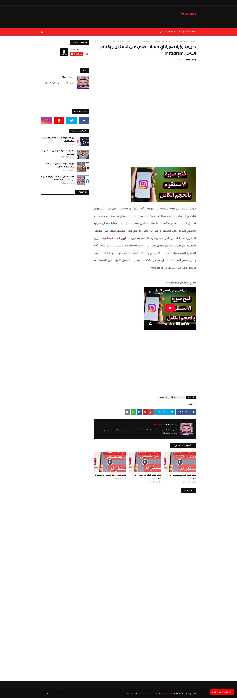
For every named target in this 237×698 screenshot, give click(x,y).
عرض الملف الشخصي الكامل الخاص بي (59, 83)
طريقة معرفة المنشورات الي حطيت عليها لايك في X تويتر (59, 165)
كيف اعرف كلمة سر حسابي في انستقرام (147, 477)
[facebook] (84, 120)
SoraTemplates (129, 694)
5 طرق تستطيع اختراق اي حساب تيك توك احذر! (58, 152)
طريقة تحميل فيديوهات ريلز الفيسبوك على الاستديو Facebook (58, 178)
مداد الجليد (147, 694)
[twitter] (71, 120)
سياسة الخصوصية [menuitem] (187, 32)
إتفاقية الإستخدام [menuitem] (167, 32)
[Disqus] (145, 542)
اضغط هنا (113, 238)
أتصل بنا (54, 694)
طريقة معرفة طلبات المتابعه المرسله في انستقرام (58, 139)
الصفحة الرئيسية (189, 41)
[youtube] (59, 120)
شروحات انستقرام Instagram (168, 41)
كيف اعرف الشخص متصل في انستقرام (182, 477)
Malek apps (188, 14)
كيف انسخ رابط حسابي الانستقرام (110, 475)
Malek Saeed (190, 60)
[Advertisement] (145, 88)
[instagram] (46, 120)
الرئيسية (44, 694)
